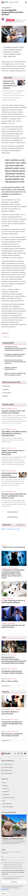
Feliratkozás (14, 882)
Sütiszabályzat (5, 889)
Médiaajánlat (6, 791)
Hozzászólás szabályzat (9, 797)
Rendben (4, 893)
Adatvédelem (6, 794)
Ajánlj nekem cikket (12, 517)
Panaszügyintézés (7, 803)
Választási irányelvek (8, 806)
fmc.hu (7, 18)
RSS (4, 800)
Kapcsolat (5, 785)
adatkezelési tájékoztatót (8, 878)
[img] (5, 2)
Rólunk (4, 782)
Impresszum (6, 788)
